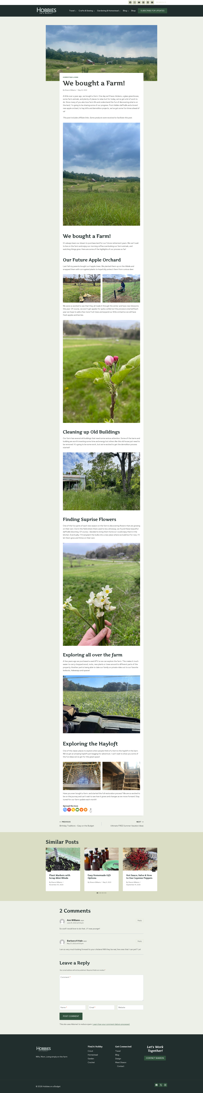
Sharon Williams (70, 90)
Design (118, 1058)
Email (92, 1007)
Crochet (91, 1062)
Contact (120, 1066)
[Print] (81, 810)
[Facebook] (130, 2)
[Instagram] (134, 2)
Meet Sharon (120, 1062)
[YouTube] (139, 2)
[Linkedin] (148, 2)
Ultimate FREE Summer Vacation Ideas (126, 824)
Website (121, 1007)
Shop (133, 10)
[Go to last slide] (49, 869)
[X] (161, 1085)
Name (63, 1007)
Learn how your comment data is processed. (111, 1024)
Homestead (93, 1055)
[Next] (154, 869)
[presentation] (63, 859)
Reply (140, 920)
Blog (117, 1055)
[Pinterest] (143, 2)
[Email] (152, 2)
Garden (91, 1058)
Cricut (90, 1051)
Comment (65, 977)
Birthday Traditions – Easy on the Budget (77, 824)
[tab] (97, 892)
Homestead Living (70, 77)
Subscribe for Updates (152, 10)
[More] (85, 810)
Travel (118, 1051)
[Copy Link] (73, 810)
